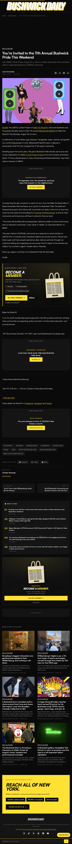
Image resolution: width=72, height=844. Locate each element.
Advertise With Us (36, 428)
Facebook (29, 403)
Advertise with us (18, 807)
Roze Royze (49, 213)
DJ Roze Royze (58, 445)
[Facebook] (43, 833)
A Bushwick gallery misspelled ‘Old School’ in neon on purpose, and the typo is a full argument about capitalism (53, 751)
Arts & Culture (12, 15)
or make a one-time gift (12, 302)
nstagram (38, 403)
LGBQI (13, 449)
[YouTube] (48, 833)
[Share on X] (60, 73)
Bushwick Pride (32, 445)
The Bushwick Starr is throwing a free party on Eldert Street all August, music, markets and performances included (16, 751)
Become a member (16, 298)
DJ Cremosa (45, 445)
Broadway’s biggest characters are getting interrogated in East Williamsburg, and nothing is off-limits (17, 659)
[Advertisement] (36, 33)
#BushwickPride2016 (47, 131)
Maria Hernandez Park (48, 449)
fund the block (64, 835)
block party (8, 445)
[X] (34, 833)
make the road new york (27, 449)
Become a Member (36, 187)
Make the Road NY (40, 127)
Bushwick (19, 445)
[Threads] (38, 833)
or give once (36, 602)
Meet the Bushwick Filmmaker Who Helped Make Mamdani (39, 829)
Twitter (49, 403)
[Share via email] (64, 73)
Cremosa (37, 213)
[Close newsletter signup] (70, 841)
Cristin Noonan (9, 473)
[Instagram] (24, 833)
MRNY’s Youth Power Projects (32, 155)
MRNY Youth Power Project (13, 453)
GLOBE (5, 127)
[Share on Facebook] (55, 73)
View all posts (6, 476)
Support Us (36, 359)
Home (4, 15)
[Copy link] (68, 73)
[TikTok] (29, 833)
